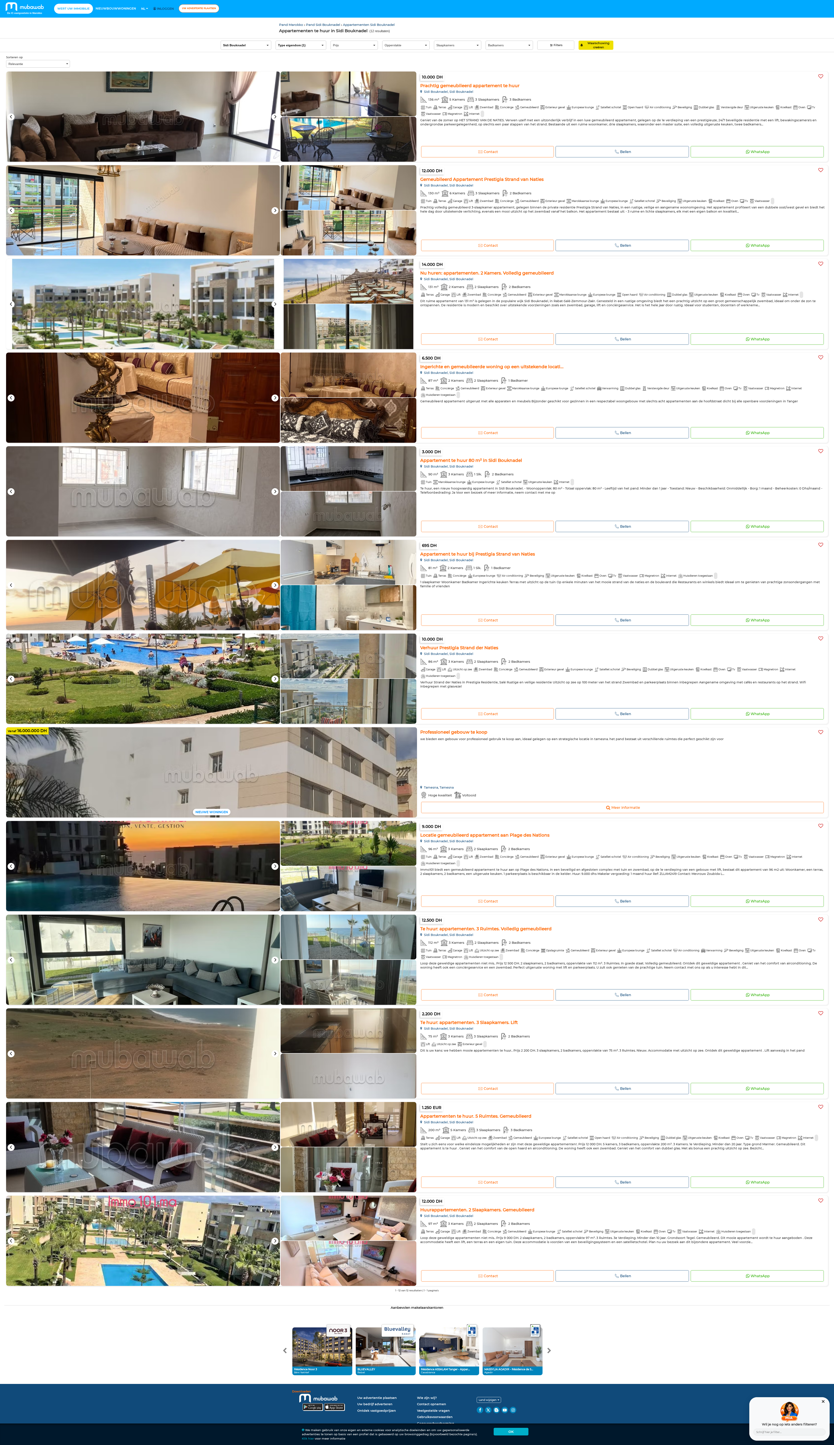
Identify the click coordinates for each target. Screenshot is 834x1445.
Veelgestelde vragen (433, 1411)
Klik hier (308, 1438)
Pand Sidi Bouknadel (323, 25)
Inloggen (165, 9)
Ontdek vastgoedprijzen (376, 1411)
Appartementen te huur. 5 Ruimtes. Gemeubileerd (475, 1116)
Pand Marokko (291, 25)
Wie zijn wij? (427, 1398)
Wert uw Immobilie (73, 8)
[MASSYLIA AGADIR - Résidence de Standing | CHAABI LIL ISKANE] (535, 1330)
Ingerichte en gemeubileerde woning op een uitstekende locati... (492, 366)
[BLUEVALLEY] (397, 1330)
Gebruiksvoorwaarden (435, 1417)
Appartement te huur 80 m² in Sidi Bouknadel (471, 460)
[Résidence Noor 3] (338, 1330)
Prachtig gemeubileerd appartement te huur (470, 85)
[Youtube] (504, 1410)
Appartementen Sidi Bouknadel (369, 25)
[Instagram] (513, 1410)
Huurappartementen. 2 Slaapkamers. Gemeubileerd (477, 1209)
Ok (511, 1432)
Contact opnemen (431, 1404)
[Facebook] (480, 1410)
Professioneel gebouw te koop (453, 732)
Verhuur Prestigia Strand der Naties (459, 647)
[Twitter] (488, 1410)
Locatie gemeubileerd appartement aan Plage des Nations (484, 835)
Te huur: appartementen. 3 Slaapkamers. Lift (469, 1022)
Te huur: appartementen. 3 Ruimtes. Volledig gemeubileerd (486, 928)
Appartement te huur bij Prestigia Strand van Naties (477, 554)
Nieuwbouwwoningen (116, 8)
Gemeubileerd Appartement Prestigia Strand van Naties (482, 179)
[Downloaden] (324, 1401)
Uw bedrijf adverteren (374, 1404)
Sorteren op (14, 57)
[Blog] (496, 1410)
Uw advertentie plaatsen (199, 8)
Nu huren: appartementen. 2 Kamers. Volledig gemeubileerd (487, 273)
